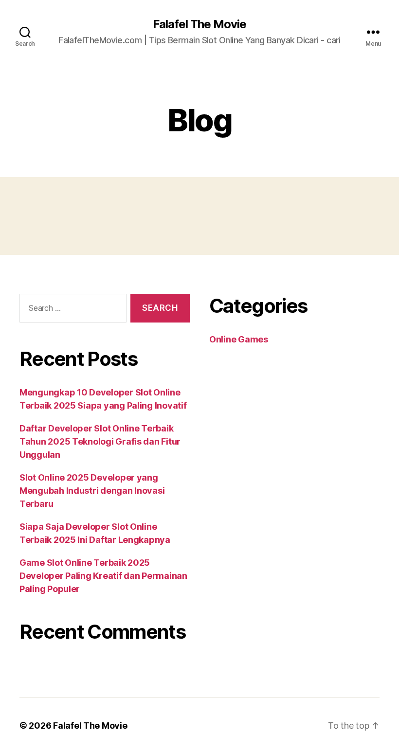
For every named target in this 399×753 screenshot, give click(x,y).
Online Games (238, 339)
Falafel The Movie (199, 24)
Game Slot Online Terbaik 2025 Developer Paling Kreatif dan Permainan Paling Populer (103, 575)
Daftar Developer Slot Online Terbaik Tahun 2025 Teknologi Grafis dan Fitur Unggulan (100, 441)
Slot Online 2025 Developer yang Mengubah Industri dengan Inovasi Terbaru (91, 490)
